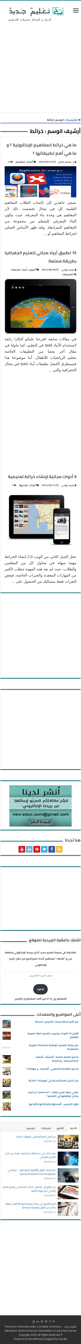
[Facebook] (51, 849)
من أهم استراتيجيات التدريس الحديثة (57, 1021)
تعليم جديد (70, 1326)
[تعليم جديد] (35, 14)
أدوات (29, 161)
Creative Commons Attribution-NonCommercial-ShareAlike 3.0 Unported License (40, 1328)
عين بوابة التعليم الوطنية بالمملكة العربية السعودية (54, 1047)
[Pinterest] (36, 849)
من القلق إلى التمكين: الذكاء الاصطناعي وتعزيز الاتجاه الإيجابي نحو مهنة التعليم (29, 1189)
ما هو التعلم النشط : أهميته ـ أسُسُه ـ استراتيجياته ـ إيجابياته (57, 1059)
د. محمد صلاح (66, 161)
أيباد (24, 269)
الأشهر (60, 1128)
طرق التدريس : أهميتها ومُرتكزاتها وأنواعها (54, 1104)
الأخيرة (73, 1128)
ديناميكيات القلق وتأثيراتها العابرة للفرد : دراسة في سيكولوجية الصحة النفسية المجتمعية (32, 1172)
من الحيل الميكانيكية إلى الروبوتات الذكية (53, 1080)
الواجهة (23, 485)
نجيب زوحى (67, 269)
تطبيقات (16, 269)
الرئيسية (72, 119)
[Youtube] (21, 849)
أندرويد (32, 269)
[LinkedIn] (29, 849)
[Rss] (59, 849)
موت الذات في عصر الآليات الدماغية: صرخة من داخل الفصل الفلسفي (30, 1155)
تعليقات (46, 1128)
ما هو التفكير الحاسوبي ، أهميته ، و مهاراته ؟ (52, 1068)
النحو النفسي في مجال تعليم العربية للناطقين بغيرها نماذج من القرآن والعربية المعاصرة (30, 1205)
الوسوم (30, 1128)
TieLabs (62, 1338)
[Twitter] (44, 849)
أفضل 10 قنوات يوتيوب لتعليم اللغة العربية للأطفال (53, 1035)
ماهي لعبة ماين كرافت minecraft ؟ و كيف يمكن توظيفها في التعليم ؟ (53, 1094)
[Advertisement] (40, 67)
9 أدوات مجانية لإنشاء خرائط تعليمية (42, 476)
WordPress (35, 1338)
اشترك (40, 989)
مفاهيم (20, 161)
